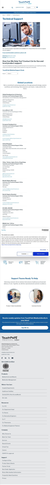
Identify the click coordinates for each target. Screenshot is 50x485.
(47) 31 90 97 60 (6, 190)
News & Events (6, 443)
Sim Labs (4, 398)
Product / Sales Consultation (13, 306)
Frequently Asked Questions (10, 475)
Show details (43, 249)
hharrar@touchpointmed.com (10, 156)
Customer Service (36, 306)
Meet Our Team (6, 437)
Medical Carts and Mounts (9, 377)
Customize (24, 253)
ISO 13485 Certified (8, 362)
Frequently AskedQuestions (27, 262)
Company (5, 430)
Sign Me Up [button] (25, 328)
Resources (5, 403)
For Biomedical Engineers (9, 416)
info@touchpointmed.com (9, 105)
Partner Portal (6, 466)
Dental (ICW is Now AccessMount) (11, 394)
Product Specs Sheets (8, 463)
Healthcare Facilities (7, 391)
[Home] (25, 3)
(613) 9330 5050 (6, 219)
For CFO (4, 406)
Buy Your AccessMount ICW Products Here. (25, 12)
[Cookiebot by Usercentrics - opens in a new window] (43, 230)
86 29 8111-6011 (6, 175)
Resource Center (11, 262)
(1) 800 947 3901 (20, 7)
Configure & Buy (6, 460)
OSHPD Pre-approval (8, 453)
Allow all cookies (41, 253)
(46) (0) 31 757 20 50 (7, 204)
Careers (4, 450)
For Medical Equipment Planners (11, 425)
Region (4, 73)
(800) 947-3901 (12, 56)
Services (4, 440)
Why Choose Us (6, 433)
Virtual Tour (5, 447)
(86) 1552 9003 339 (7, 176)
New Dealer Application (8, 469)
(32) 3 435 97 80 (10, 57)
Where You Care (7, 384)
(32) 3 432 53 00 (6, 135)
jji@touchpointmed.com (8, 173)
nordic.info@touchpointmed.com (11, 189)
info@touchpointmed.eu (9, 134)
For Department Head (8, 409)
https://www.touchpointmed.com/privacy (11, 244)
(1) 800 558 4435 (7, 120)
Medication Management (9, 380)
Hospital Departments (8, 388)
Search (12, 7)
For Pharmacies (6, 422)
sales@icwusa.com (7, 119)
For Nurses (5, 412)
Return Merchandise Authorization (11, 472)
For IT (3, 419)
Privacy (4, 478)
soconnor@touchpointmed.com (10, 218)
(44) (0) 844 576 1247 (8, 158)
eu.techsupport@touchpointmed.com (12, 138)
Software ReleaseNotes (43, 262)
